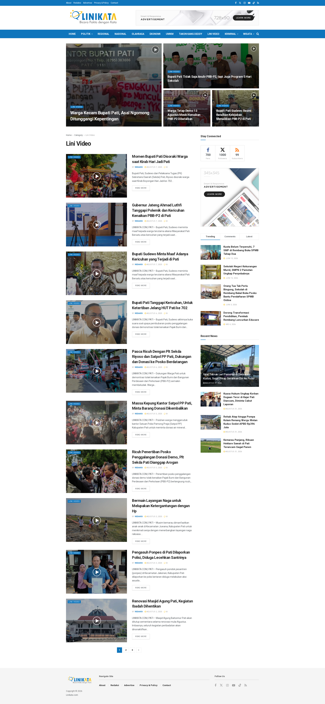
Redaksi (77, 3)
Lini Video (213, 34)
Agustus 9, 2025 (92, 125)
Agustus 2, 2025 (154, 612)
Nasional (120, 34)
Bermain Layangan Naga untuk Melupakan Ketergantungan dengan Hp (161, 505)
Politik (85, 34)
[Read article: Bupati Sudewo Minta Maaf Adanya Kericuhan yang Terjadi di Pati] (96, 273)
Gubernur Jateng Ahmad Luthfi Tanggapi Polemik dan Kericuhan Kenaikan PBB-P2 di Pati (158, 210)
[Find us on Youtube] (249, 3)
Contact (114, 3)
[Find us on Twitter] (240, 3)
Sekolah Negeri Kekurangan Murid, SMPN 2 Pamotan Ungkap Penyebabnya (240, 270)
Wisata (247, 34)
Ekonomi (155, 34)
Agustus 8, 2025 (177, 87)
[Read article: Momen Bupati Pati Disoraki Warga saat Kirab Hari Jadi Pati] (96, 176)
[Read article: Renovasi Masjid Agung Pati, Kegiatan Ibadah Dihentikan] (96, 620)
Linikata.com (72, 695)
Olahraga (138, 34)
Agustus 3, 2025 (154, 516)
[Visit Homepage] (94, 18)
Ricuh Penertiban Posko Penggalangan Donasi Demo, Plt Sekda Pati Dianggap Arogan (158, 457)
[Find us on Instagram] (245, 3)
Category (78, 135)
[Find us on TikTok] (254, 3)
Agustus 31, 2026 (213, 383)
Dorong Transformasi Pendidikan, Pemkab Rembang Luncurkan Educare (241, 316)
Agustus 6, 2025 (154, 313)
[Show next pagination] (138, 650)
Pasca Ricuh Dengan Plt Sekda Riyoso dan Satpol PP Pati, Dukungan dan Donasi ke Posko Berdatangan (161, 356)
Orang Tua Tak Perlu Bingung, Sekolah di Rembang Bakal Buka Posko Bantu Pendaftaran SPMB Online (240, 293)
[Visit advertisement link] (197, 17)
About (68, 3)
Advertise (87, 3)
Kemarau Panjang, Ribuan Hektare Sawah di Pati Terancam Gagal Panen (238, 443)
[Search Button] (257, 34)
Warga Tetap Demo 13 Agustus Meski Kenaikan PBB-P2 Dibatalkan (184, 115)
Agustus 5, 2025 (154, 414)
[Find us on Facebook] (235, 3)
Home (72, 34)
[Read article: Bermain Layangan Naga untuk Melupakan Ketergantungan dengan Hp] (96, 520)
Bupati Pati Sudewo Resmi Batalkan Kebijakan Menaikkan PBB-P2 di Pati (233, 115)
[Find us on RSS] (258, 3)
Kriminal (230, 34)
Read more (142, 188)
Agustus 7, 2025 (154, 167)
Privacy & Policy (101, 3)
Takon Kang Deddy (190, 34)
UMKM (170, 34)
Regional (103, 34)
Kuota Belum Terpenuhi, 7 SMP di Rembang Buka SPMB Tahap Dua (240, 250)
